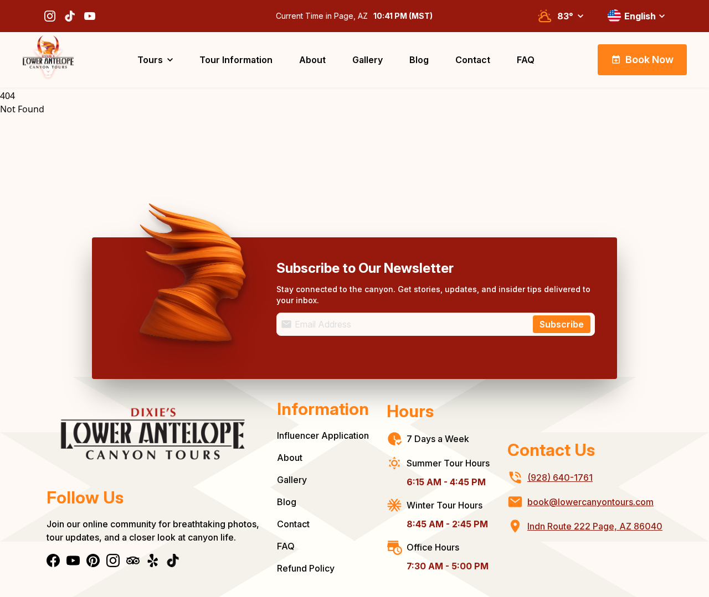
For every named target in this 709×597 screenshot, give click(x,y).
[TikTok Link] (69, 16)
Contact (293, 523)
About (289, 457)
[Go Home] (48, 60)
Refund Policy (306, 568)
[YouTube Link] (89, 16)
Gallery (292, 479)
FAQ (286, 546)
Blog (286, 501)
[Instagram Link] (49, 16)
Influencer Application (323, 435)
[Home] (153, 442)
